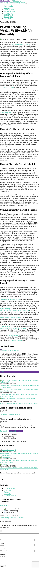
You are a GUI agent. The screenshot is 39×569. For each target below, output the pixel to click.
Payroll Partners (9, 9)
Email (2, 543)
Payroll (2, 372)
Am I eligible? (8, 17)
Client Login (8, 13)
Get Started (7, 18)
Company (7, 8)
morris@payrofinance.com (10, 350)
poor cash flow (9, 87)
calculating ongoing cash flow (20, 44)
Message (3, 554)
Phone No (3, 549)
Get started (3, 414)
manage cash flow (5, 112)
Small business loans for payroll (10, 300)
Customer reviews (9, 488)
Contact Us (7, 494)
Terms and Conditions (17, 517)
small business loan (14, 335)
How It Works (8, 490)
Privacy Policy (4, 517)
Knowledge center (10, 11)
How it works (8, 6)
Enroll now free (5, 505)
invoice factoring (5, 310)
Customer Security (10, 495)
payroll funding (5, 309)
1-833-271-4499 (5, 1)
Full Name (3, 538)
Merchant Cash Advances (21, 310)
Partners (6, 492)
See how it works (15, 414)
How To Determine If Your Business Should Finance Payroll (19, 403)
